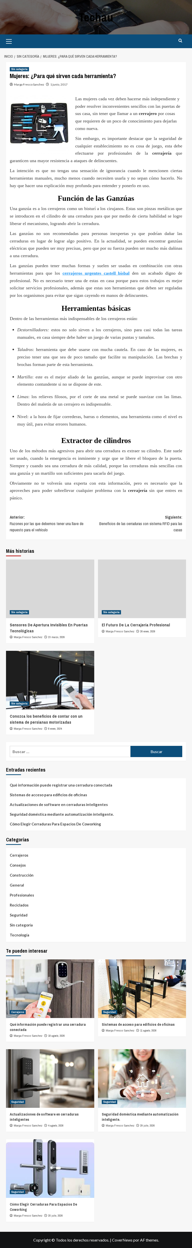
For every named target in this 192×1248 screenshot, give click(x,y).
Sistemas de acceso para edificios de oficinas (48, 795)
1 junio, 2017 (59, 84)
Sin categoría (19, 69)
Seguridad (19, 915)
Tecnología (19, 935)
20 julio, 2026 (55, 1215)
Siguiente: (140, 523)
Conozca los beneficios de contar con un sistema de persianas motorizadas (46, 719)
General (17, 885)
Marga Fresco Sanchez (29, 84)
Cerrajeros (19, 855)
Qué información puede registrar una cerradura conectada (61, 785)
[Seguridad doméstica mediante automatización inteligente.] (142, 1078)
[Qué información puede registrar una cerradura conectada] (50, 988)
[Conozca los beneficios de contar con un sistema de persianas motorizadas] (50, 680)
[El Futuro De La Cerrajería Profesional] (142, 589)
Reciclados (19, 905)
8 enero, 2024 (55, 728)
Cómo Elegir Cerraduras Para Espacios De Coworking (55, 824)
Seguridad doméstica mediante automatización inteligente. (62, 814)
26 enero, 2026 (147, 631)
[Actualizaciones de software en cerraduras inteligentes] (50, 1078)
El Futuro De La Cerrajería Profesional (136, 625)
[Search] (180, 40)
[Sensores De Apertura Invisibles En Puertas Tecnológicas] (50, 589)
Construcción (22, 875)
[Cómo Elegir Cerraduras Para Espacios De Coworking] (50, 1168)
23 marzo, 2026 (56, 637)
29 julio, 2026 (147, 1125)
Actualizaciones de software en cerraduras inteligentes (59, 804)
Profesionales (22, 895)
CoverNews (122, 1240)
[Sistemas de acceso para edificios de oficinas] (142, 988)
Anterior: (47, 523)
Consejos (18, 865)
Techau (96, 17)
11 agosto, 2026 (148, 1030)
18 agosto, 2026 (56, 1035)
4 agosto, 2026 (56, 1125)
